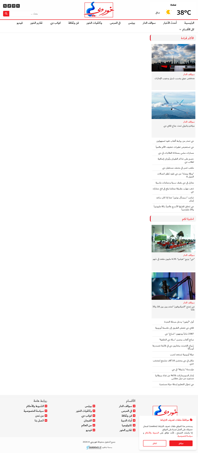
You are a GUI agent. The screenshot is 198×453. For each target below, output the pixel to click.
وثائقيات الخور (94, 22)
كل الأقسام (188, 29)
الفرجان (88, 420)
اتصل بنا (39, 420)
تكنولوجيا (127, 425)
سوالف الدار (149, 22)
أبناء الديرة (126, 420)
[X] (18, 6)
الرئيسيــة (189, 22)
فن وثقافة (73, 22)
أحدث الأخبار (170, 22)
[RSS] (5, 6)
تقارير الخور (36, 22)
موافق (181, 443)
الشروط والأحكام (152, 433)
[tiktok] (9, 6)
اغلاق (155, 443)
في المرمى (115, 22)
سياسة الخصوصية (185, 436)
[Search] (6, 13)
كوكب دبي (55, 22)
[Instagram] (13, 6)
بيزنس (131, 22)
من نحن (39, 415)
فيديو (20, 22)
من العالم (86, 425)
